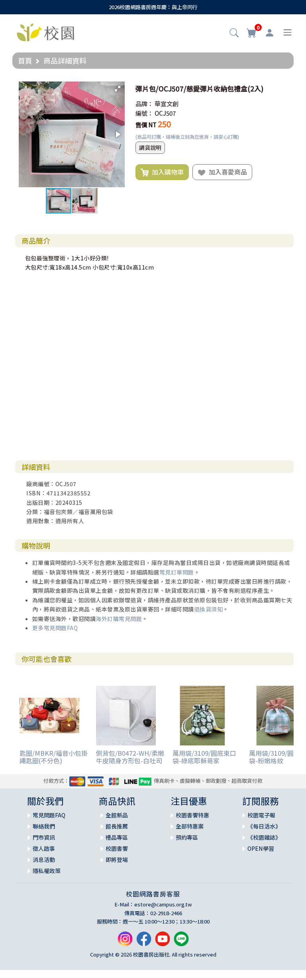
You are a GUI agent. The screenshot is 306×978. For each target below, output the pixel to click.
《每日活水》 (264, 826)
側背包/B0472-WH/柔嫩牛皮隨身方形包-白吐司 (130, 756)
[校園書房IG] (125, 942)
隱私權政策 (47, 871)
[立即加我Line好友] (181, 942)
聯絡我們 (44, 826)
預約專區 (187, 837)
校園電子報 (261, 815)
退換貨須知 (208, 609)
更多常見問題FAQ (55, 628)
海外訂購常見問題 (119, 619)
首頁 (25, 60)
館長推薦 (117, 826)
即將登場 (117, 860)
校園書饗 (117, 848)
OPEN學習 (260, 848)
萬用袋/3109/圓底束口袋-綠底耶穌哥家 (204, 756)
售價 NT (146, 124)
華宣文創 (166, 103)
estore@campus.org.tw (163, 904)
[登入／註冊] (270, 32)
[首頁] (45, 31)
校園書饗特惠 (192, 815)
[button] (234, 33)
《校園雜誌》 (264, 837)
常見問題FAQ (49, 815)
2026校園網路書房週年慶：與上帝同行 (153, 7)
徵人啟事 (44, 848)
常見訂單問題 (176, 572)
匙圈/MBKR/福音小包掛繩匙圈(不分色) (54, 756)
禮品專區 (117, 837)
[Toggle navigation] (287, 32)
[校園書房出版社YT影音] (162, 942)
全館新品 (117, 815)
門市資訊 (44, 837)
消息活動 (44, 860)
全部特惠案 (190, 826)
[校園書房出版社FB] (143, 942)
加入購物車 (166, 172)
